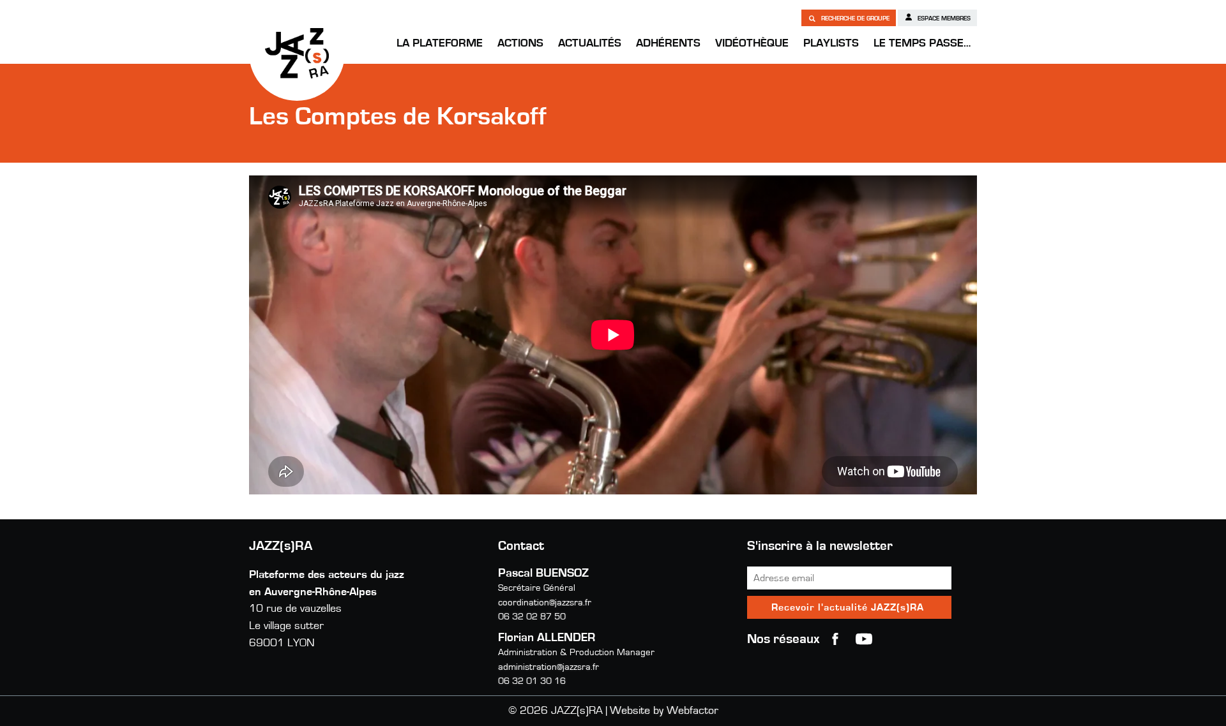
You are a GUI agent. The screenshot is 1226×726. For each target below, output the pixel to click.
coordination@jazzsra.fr (544, 602)
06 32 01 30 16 (532, 681)
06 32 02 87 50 (532, 616)
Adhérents (668, 43)
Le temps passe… (922, 43)
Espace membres (943, 18)
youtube (864, 639)
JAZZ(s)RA (297, 53)
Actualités (589, 43)
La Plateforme (440, 43)
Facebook (835, 639)
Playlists (831, 43)
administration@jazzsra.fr (548, 667)
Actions (520, 43)
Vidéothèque (752, 43)
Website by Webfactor (664, 710)
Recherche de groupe (854, 18)
